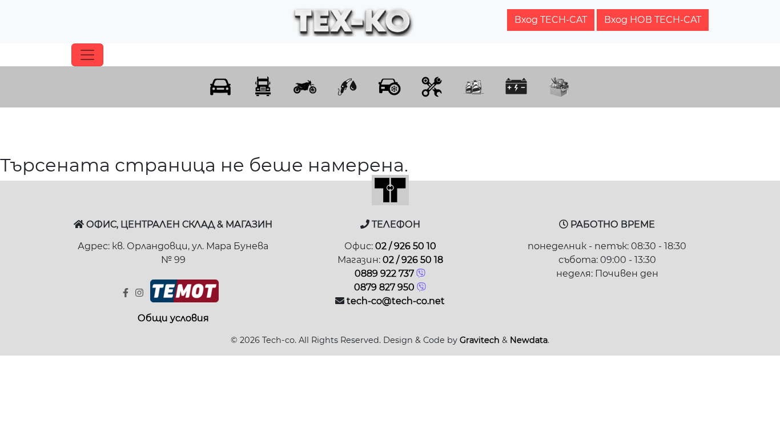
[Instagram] (140, 293)
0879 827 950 (384, 287)
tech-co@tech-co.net (396, 301)
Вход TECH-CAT (550, 19)
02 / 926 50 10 (405, 246)
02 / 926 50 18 (413, 259)
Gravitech (480, 340)
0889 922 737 (384, 273)
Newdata (529, 340)
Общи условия (173, 318)
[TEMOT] (184, 293)
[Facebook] (127, 293)
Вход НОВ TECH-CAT (652, 19)
